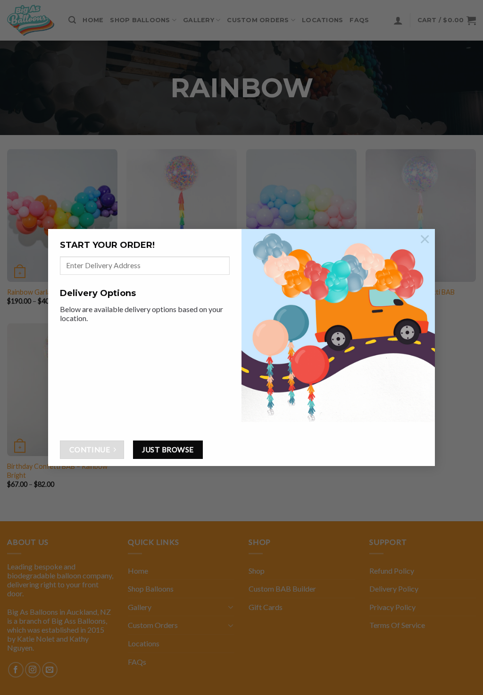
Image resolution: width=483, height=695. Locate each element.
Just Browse (167, 449)
